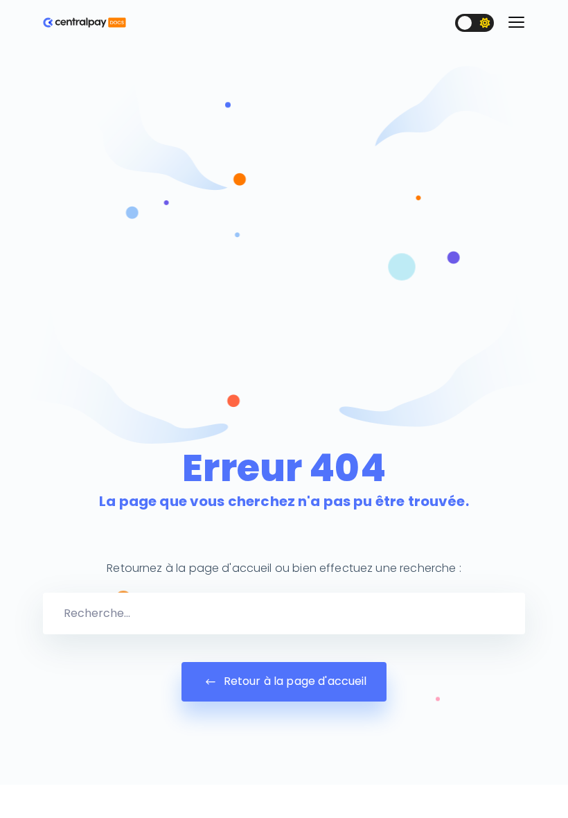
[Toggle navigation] (516, 22)
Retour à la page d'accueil (294, 681)
